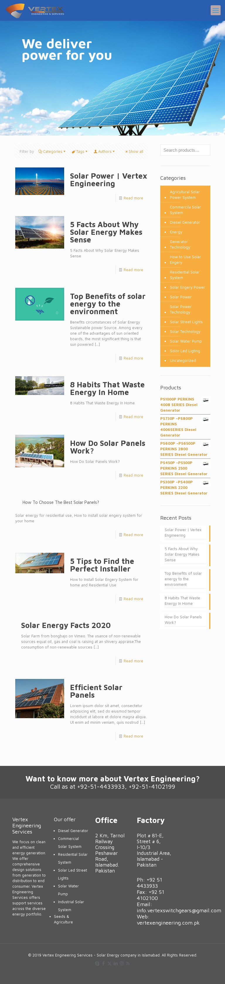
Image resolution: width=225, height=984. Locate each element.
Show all (136, 151)
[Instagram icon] (122, 963)
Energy (176, 232)
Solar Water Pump (186, 341)
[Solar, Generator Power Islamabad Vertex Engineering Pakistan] (35, 10)
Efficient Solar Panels (96, 691)
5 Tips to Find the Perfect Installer (102, 565)
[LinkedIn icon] (115, 963)
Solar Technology (185, 331)
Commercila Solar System (185, 210)
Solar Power (181, 297)
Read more (133, 198)
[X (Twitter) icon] (109, 963)
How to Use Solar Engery (185, 259)
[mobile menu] (216, 10)
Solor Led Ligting (185, 350)
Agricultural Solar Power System (185, 194)
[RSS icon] (128, 963)
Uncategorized (183, 360)
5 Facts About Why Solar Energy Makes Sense (106, 232)
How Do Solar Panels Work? (107, 447)
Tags (80, 151)
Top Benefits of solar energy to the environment (108, 304)
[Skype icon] (97, 963)
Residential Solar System (185, 275)
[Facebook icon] (103, 963)
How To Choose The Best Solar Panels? (61, 502)
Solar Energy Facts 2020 (66, 625)
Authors (105, 151)
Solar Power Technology (181, 309)
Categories (52, 151)
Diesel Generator (185, 222)
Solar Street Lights (186, 321)
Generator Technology (180, 244)
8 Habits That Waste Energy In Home (107, 388)
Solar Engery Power (187, 287)
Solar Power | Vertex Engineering (108, 179)
